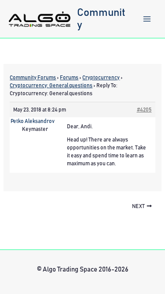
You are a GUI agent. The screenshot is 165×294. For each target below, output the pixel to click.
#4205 (144, 109)
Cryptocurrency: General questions (51, 85)
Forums (69, 77)
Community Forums (33, 77)
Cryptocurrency (101, 77)
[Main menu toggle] (147, 19)
